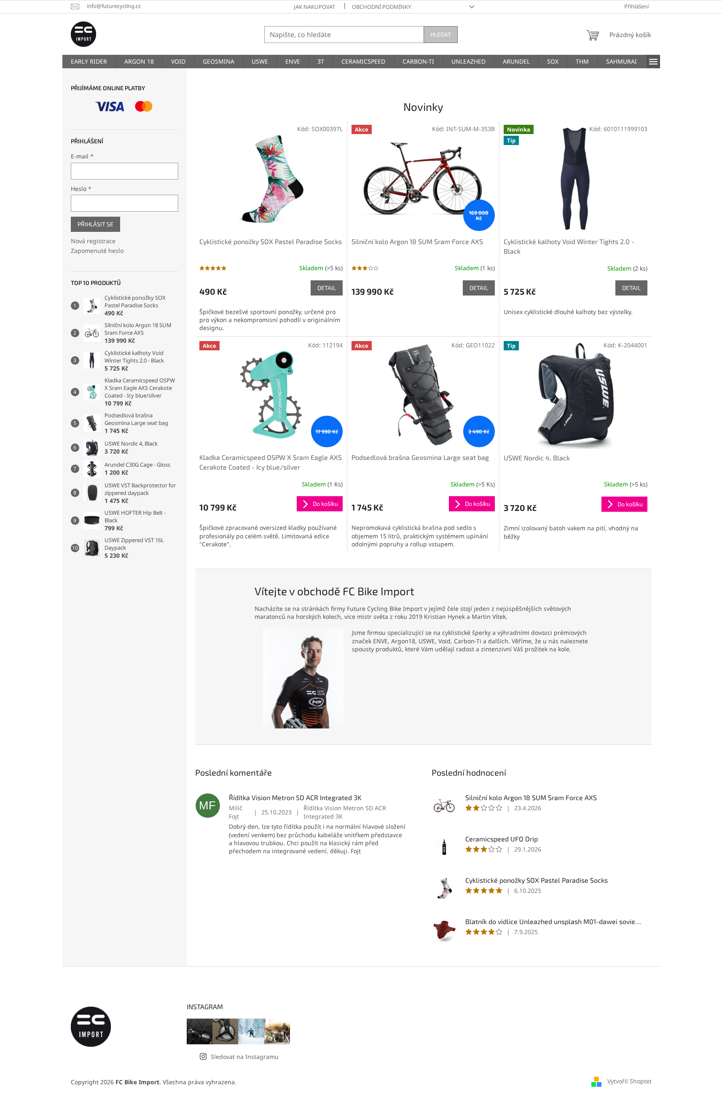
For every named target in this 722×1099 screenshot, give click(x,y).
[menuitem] (88, 61)
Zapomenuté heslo (97, 251)
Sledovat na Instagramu (245, 1057)
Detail (326, 287)
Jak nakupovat (314, 7)
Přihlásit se (95, 224)
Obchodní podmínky (381, 7)
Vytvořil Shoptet (629, 1081)
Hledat (440, 34)
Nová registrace (93, 241)
